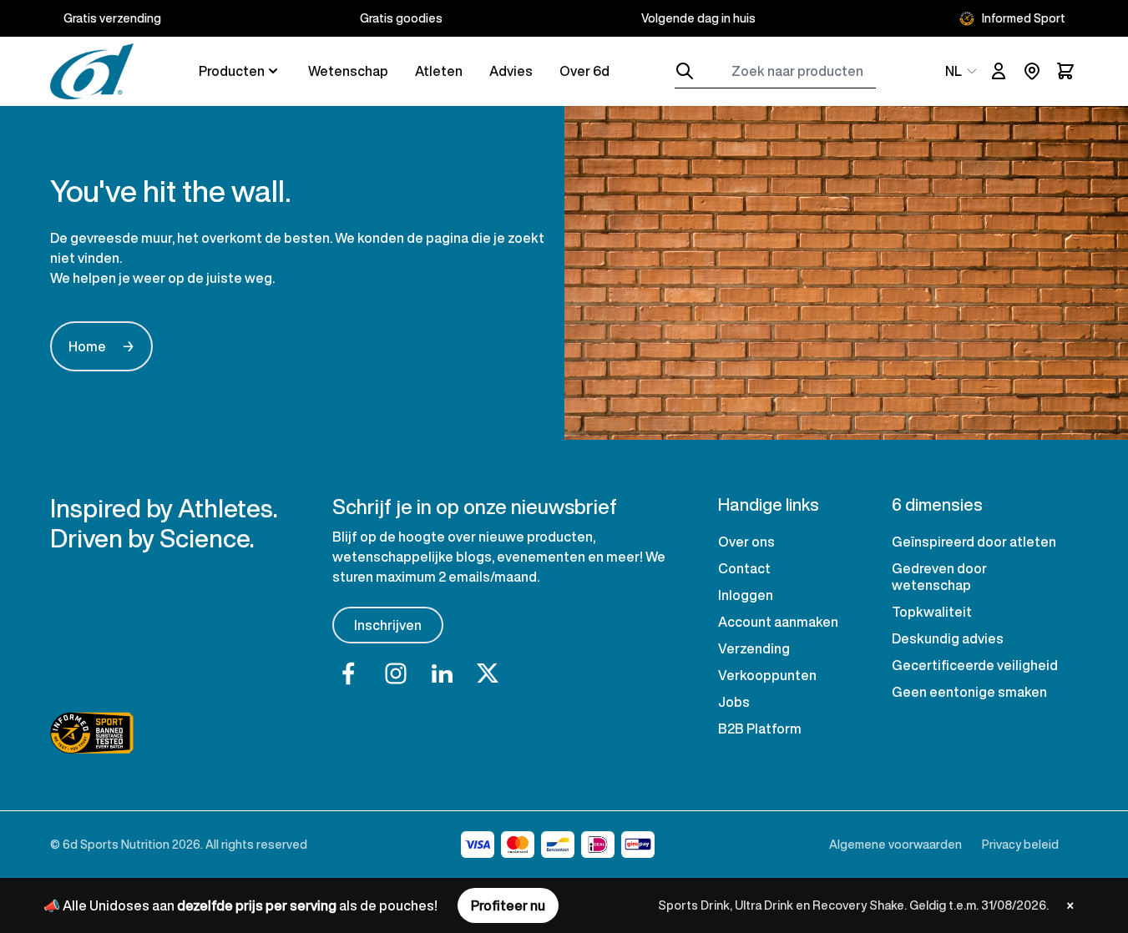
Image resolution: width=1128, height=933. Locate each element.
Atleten (439, 71)
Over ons (746, 542)
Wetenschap (348, 71)
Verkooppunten (767, 675)
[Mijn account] (998, 71)
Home (101, 346)
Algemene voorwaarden (895, 844)
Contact (744, 568)
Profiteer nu (508, 905)
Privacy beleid (1020, 844)
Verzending (754, 648)
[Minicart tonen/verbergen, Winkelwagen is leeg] (1065, 71)
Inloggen (745, 595)
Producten (232, 71)
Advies (511, 71)
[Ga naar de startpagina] (92, 71)
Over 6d (584, 71)
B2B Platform (760, 729)
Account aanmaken (778, 622)
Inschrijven (388, 625)
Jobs (734, 702)
